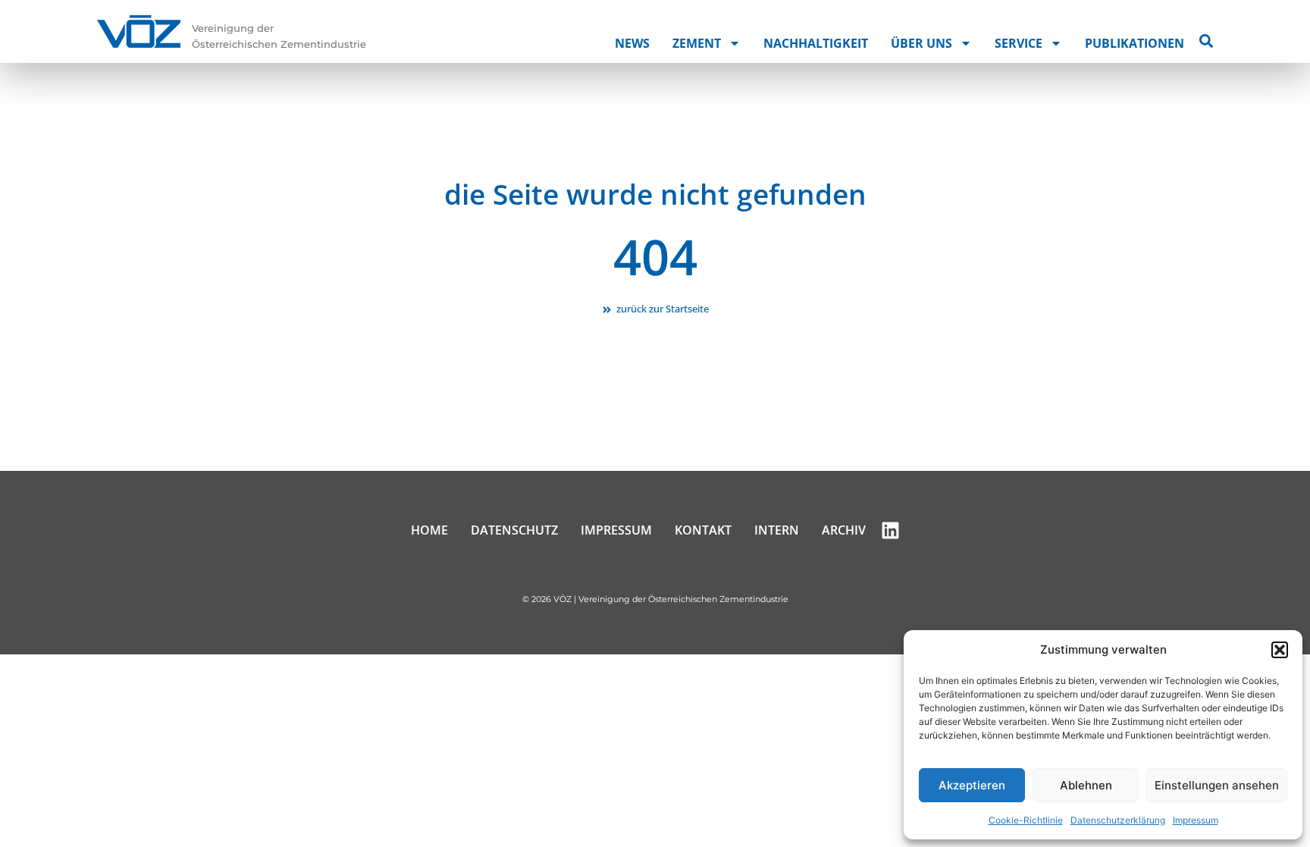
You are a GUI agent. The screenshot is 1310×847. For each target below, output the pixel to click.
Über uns (921, 43)
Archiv (844, 530)
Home (429, 530)
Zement (696, 43)
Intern (776, 530)
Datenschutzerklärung (1117, 820)
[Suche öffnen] (1206, 41)
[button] (1279, 649)
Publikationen (1134, 43)
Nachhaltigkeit (815, 43)
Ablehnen (1086, 785)
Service (1018, 43)
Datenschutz (514, 530)
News (632, 43)
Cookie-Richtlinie (1026, 820)
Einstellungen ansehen (1217, 785)
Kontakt (703, 530)
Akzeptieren (972, 785)
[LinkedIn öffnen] (890, 530)
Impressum (1195, 820)
